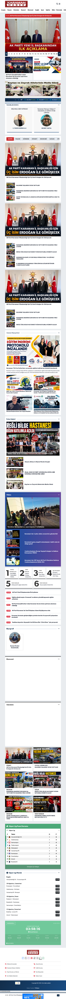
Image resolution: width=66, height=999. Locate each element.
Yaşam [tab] (17, 139)
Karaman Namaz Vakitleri (13, 968)
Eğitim (48, 10)
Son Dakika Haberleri (12, 976)
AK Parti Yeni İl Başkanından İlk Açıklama (25, 592)
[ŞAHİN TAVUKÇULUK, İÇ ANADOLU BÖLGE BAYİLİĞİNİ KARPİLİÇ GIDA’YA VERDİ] (19, 804)
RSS (18, 983)
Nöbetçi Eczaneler (12, 964)
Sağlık (37, 10)
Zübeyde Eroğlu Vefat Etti (19, 585)
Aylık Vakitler (11, 943)
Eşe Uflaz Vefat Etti (42, 575)
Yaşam (9, 10)
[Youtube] (31, 958)
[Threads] (37, 958)
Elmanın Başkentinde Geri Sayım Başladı (56, 574)
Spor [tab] (59, 139)
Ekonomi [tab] (43, 139)
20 (57, 54)
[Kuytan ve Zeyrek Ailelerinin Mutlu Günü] (14, 484)
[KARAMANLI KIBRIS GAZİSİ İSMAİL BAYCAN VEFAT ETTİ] (47, 804)
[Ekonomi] (59, 659)
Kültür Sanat (56, 570)
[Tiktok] (34, 958)
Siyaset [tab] (34, 139)
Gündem (16, 10)
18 (51, 54)
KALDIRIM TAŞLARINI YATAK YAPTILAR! (13, 575)
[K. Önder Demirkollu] (20, 120)
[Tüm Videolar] (59, 495)
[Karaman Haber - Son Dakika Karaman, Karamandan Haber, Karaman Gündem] (16, 4)
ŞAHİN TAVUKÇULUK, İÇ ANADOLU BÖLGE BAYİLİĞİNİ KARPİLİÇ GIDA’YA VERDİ (17, 817)
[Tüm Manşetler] (59, 333)
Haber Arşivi (39, 976)
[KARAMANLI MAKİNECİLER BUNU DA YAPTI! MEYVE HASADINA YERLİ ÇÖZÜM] (19, 780)
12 (35, 54)
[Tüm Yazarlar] (59, 105)
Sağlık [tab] (52, 139)
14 (41, 54)
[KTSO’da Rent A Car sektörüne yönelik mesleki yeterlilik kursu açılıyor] (47, 65)
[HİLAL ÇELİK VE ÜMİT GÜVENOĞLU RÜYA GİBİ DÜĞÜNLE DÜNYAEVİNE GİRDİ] (14, 473)
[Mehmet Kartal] (46, 120)
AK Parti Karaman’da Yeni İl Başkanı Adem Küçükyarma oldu (31, 610)
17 (49, 54)
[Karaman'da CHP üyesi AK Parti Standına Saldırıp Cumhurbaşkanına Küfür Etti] (13, 561)
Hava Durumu (39, 964)
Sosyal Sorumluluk (41, 765)
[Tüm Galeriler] (59, 419)
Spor (42, 10)
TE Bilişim (37, 988)
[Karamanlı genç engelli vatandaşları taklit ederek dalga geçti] (13, 543)
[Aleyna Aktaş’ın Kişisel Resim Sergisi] (14, 462)
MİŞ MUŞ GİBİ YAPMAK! (19, 109)
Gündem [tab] (26, 139)
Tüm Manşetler (39, 972)
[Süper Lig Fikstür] (59, 873)
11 (33, 54)
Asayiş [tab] (10, 139)
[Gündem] (59, 704)
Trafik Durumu (39, 968)
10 (30, 54)
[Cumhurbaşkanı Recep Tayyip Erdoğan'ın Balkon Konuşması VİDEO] (13, 552)
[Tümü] (59, 628)
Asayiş (3, 10)
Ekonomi (30, 10)
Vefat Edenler (39, 814)
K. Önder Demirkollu (19, 128)
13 (38, 54)
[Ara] (57, 4)
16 (46, 54)
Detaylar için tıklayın (33, 866)
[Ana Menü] (59, 4)
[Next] (40, 958)
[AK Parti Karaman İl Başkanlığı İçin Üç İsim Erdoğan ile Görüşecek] (19, 755)
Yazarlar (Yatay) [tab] (12, 105)
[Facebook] (23, 958)
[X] (25, 958)
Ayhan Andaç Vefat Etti (28, 575)
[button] (58, 88)
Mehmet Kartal (47, 128)
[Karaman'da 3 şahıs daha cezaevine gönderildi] (13, 534)
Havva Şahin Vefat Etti (46, 585)
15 (43, 54)
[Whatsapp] (43, 958)
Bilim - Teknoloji (57, 10)
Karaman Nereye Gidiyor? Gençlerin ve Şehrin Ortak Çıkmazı (46, 110)
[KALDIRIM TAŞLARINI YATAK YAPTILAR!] (47, 755)
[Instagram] (28, 958)
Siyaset (23, 10)
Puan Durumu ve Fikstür (13, 972)
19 (54, 54)
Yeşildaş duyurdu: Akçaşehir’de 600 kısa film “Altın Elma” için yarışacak (35, 622)
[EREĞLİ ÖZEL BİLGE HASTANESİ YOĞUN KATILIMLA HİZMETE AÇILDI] (47, 780)
